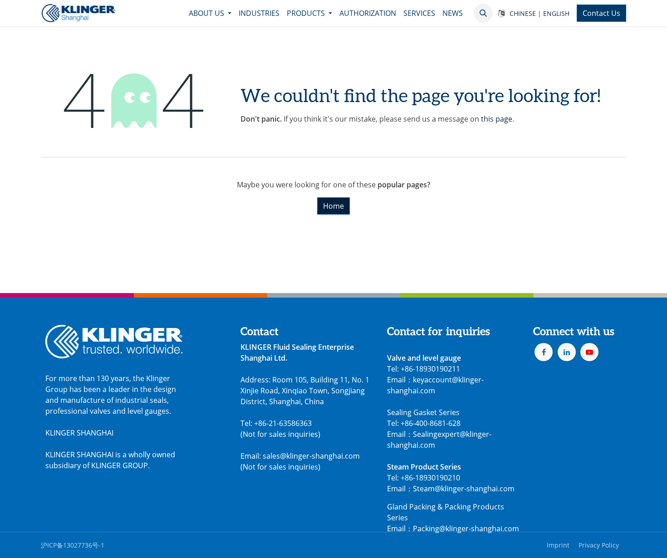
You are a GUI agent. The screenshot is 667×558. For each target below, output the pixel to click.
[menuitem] (210, 13)
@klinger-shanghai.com (479, 529)
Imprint (558, 545)
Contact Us (601, 13)
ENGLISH (556, 13)
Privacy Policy (599, 545)
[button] (483, 13)
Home (333, 206)
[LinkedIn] (567, 352)
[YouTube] (589, 352)
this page (496, 119)
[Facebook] (544, 352)
